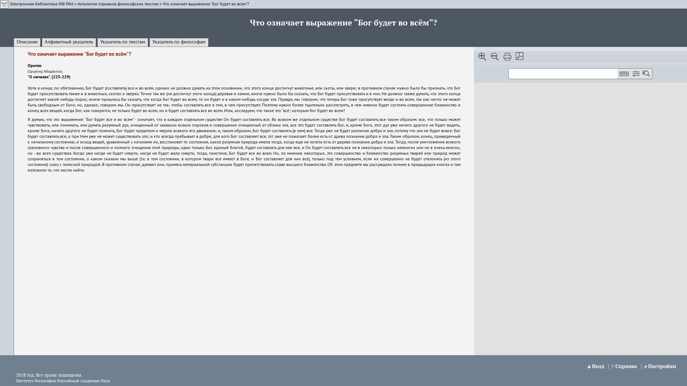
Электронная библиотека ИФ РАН (41, 4)
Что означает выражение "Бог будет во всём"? (206, 4)
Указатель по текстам (122, 42)
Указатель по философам (179, 42)
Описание (27, 42)
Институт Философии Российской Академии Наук (63, 381)
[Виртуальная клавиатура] (624, 73)
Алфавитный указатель (69, 42)
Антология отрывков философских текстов (118, 4)
